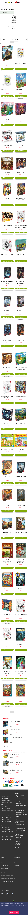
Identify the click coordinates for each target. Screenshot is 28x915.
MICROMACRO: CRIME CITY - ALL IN (7, 397)
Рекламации (16, 860)
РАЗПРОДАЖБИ (5, 796)
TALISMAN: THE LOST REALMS (7, 282)
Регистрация (4, 862)
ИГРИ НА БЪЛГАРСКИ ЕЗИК (6, 803)
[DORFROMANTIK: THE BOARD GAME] (20, 358)
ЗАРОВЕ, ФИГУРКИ (20, 798)
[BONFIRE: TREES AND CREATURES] (20, 467)
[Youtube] (11, 887)
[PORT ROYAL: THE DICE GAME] (20, 189)
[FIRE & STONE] (7, 523)
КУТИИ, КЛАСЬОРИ (20, 801)
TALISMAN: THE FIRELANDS (20, 339)
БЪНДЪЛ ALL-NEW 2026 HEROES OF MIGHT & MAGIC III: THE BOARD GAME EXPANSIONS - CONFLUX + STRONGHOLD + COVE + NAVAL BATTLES (17, 761)
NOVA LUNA (7, 614)
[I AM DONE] (7, 189)
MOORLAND (20, 254)
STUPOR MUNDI (7, 62)
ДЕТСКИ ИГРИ (5, 827)
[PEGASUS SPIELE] (14, 20)
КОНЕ (17, 816)
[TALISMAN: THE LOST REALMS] (7, 273)
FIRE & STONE (7, 532)
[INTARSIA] (7, 163)
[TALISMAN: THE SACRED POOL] (20, 301)
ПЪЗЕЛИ (18, 841)
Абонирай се (6, 746)
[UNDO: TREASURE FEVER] (7, 662)
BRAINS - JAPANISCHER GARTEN (7, 561)
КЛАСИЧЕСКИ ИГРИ (7, 829)
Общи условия (17, 857)
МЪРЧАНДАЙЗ (18, 807)
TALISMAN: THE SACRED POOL (20, 311)
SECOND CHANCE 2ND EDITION (21, 672)
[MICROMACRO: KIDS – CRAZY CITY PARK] (7, 80)
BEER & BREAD (7, 367)
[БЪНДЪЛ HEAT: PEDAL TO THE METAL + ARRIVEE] (6, 755)
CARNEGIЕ (7, 476)
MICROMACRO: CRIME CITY (7, 643)
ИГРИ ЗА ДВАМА (6, 808)
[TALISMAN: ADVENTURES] (20, 495)
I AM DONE (7, 198)
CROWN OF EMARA (7, 699)
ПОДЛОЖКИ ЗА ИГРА (21, 805)
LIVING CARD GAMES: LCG (7, 837)
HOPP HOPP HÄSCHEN (7, 449)
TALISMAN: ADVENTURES (21, 504)
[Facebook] (2, 887)
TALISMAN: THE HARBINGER (20, 282)
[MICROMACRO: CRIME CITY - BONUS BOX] (7, 245)
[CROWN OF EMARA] (7, 690)
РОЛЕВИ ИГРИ (5, 815)
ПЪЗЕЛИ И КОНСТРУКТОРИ (19, 835)
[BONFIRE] (20, 579)
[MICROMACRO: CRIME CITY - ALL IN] (7, 387)
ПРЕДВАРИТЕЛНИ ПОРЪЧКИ (6, 840)
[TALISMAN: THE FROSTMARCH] (7, 301)
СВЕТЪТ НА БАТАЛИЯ (7, 831)
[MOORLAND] (20, 245)
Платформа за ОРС (5, 868)
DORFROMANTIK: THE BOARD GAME (21, 368)
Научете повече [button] (5, 908)
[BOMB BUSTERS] (7, 136)
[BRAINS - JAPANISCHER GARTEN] (7, 550)
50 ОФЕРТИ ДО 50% (6, 793)
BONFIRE (20, 588)
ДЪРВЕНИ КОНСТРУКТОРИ (19, 838)
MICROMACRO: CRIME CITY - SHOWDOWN (21, 62)
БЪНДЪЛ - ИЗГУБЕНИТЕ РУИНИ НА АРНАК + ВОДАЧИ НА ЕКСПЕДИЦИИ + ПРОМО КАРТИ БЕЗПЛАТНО (17, 770)
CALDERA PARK (20, 423)
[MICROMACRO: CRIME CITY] (7, 634)
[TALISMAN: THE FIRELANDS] (20, 330)
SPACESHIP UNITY (21, 396)
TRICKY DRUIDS (20, 699)
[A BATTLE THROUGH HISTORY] (7, 495)
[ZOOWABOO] (20, 440)
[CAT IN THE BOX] (7, 217)
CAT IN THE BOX (7, 225)
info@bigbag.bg (9, 881)
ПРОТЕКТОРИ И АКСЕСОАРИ (19, 792)
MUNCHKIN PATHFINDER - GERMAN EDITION (21, 561)
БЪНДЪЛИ (4, 806)
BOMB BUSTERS (7, 145)
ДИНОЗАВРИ (19, 819)
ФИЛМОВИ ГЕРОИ (20, 828)
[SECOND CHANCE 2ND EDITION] (20, 662)
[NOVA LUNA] (7, 605)
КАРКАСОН (4, 834)
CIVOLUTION (20, 145)
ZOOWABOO (20, 449)
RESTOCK (17, 847)
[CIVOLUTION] (20, 136)
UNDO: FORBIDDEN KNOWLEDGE (20, 643)
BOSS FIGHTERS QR (20, 118)
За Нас (2, 857)
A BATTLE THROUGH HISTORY (7, 504)
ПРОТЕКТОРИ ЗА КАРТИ (19, 796)
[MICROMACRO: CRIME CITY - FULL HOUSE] (20, 605)
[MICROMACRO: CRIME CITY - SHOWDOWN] (20, 53)
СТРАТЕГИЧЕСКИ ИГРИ (7, 810)
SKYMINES (7, 423)
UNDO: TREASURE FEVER (7, 672)
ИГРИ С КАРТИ (5, 819)
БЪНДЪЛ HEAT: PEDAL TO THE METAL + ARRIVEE (17, 753)
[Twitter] (5, 887)
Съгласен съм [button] (14, 912)
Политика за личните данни (7, 875)
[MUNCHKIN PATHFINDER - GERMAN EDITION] (20, 550)
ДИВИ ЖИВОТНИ (20, 812)
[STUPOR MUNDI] (7, 53)
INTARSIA (7, 172)
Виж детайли (21, 96)
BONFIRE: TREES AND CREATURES (21, 477)
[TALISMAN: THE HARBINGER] (20, 273)
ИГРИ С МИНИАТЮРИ (7, 817)
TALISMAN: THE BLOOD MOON (7, 339)
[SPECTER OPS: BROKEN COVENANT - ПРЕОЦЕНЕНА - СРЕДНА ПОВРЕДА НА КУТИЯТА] (6, 724)
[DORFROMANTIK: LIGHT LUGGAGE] (20, 80)
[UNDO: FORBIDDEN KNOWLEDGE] (20, 634)
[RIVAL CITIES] (20, 163)
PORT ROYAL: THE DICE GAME (21, 199)
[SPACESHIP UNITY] (20, 387)
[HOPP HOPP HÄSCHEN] (7, 440)
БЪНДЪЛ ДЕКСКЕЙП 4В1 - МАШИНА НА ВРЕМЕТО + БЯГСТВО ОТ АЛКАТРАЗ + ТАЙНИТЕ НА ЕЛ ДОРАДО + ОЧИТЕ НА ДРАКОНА (16, 738)
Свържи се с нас (4, 865)
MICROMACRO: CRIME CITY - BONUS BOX (7, 255)
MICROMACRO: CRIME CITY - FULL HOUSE (21, 615)
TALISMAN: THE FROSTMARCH (7, 311)
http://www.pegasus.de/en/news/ (14, 26)
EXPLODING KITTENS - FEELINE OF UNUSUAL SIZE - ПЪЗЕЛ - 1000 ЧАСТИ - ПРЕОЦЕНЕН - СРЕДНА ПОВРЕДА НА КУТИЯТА (17, 730)
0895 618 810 (10, 884)
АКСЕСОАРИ (19, 803)
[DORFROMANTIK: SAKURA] (7, 109)
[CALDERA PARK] (20, 414)
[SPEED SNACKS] (7, 579)
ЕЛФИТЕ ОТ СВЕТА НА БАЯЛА (21, 825)
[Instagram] (8, 887)
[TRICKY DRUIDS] (20, 690)
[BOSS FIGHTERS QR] (20, 109)
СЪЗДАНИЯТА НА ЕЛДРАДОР (19, 822)
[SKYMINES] (7, 414)
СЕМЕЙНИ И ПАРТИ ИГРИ (6, 824)
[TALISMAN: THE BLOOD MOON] (7, 330)
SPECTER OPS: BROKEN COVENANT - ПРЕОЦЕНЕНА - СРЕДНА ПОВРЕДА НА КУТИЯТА (17, 722)
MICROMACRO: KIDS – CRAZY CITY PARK (7, 90)
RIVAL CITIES (20, 172)
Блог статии (16, 865)
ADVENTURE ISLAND (21, 532)
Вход (2, 860)
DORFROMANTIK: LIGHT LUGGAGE (21, 90)
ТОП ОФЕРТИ (4, 791)
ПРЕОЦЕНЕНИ (5, 798)
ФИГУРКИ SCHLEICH (20, 810)
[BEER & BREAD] (7, 358)
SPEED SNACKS (7, 588)
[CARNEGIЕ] (7, 467)
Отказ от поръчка (18, 862)
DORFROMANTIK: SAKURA (7, 118)
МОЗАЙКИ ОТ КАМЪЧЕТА (18, 844)
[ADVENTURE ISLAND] (20, 523)
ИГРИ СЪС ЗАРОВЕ (6, 821)
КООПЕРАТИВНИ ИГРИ (7, 813)
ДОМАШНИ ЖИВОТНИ (21, 814)
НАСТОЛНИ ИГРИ (5, 800)
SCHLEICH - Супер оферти (20, 831)
